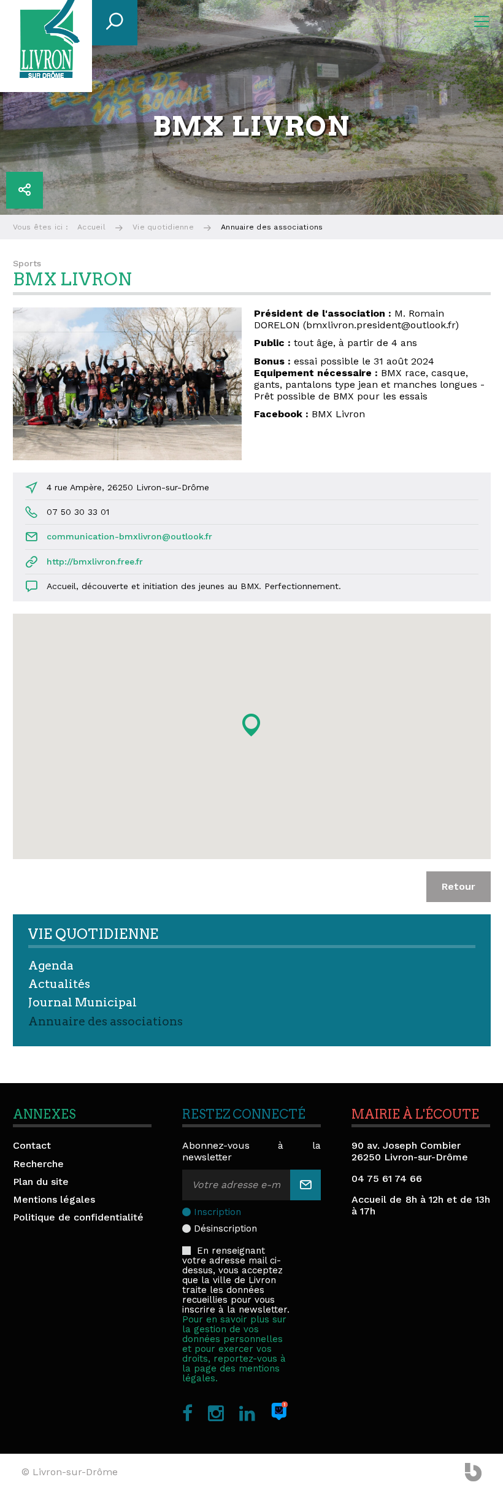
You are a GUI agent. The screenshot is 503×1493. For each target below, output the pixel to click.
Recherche (38, 1164)
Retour (458, 886)
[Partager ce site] (24, 190)
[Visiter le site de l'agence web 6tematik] (473, 1473)
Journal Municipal (82, 1002)
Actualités (59, 984)
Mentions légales (54, 1199)
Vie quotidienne (163, 227)
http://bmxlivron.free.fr (95, 561)
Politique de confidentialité (78, 1217)
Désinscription (225, 1228)
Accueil (91, 227)
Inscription (217, 1212)
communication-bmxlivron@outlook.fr (129, 536)
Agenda (51, 965)
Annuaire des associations (105, 1021)
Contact (32, 1145)
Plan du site (41, 1181)
